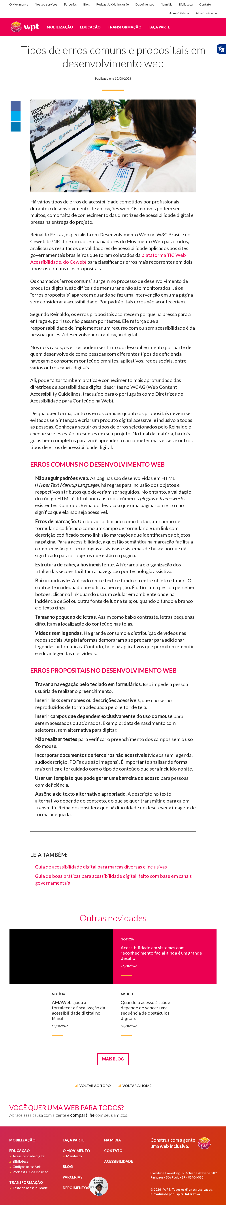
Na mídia (166, 4)
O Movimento (18, 4)
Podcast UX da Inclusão (112, 4)
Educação (90, 27)
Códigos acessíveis (27, 1166)
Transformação (124, 27)
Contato (205, 4)
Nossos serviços (46, 4)
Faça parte (159, 27)
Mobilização (60, 27)
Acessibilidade (179, 13)
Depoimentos (145, 4)
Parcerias (70, 4)
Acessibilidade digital (29, 1156)
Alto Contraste (206, 13)
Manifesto (74, 1156)
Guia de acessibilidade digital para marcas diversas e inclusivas (101, 867)
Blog (86, 4)
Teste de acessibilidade (30, 1188)
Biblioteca (186, 4)
